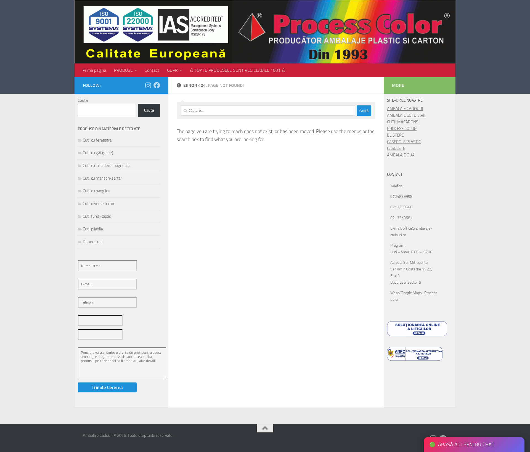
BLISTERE (395, 135)
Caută (83, 100)
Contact (152, 70)
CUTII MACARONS (402, 121)
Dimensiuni (92, 241)
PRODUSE (123, 70)
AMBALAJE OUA (401, 155)
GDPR (172, 70)
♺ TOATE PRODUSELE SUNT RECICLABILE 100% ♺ (237, 70)
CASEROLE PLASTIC (404, 141)
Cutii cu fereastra (97, 140)
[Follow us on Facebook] (156, 85)
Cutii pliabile (93, 229)
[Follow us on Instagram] (148, 85)
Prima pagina (94, 70)
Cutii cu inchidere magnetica (106, 165)
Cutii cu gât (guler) (98, 152)
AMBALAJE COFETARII (406, 115)
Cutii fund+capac (97, 216)
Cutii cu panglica (96, 190)
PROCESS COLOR (402, 128)
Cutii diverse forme (99, 203)
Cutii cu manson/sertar (102, 178)
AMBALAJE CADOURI (405, 108)
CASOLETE (396, 148)
